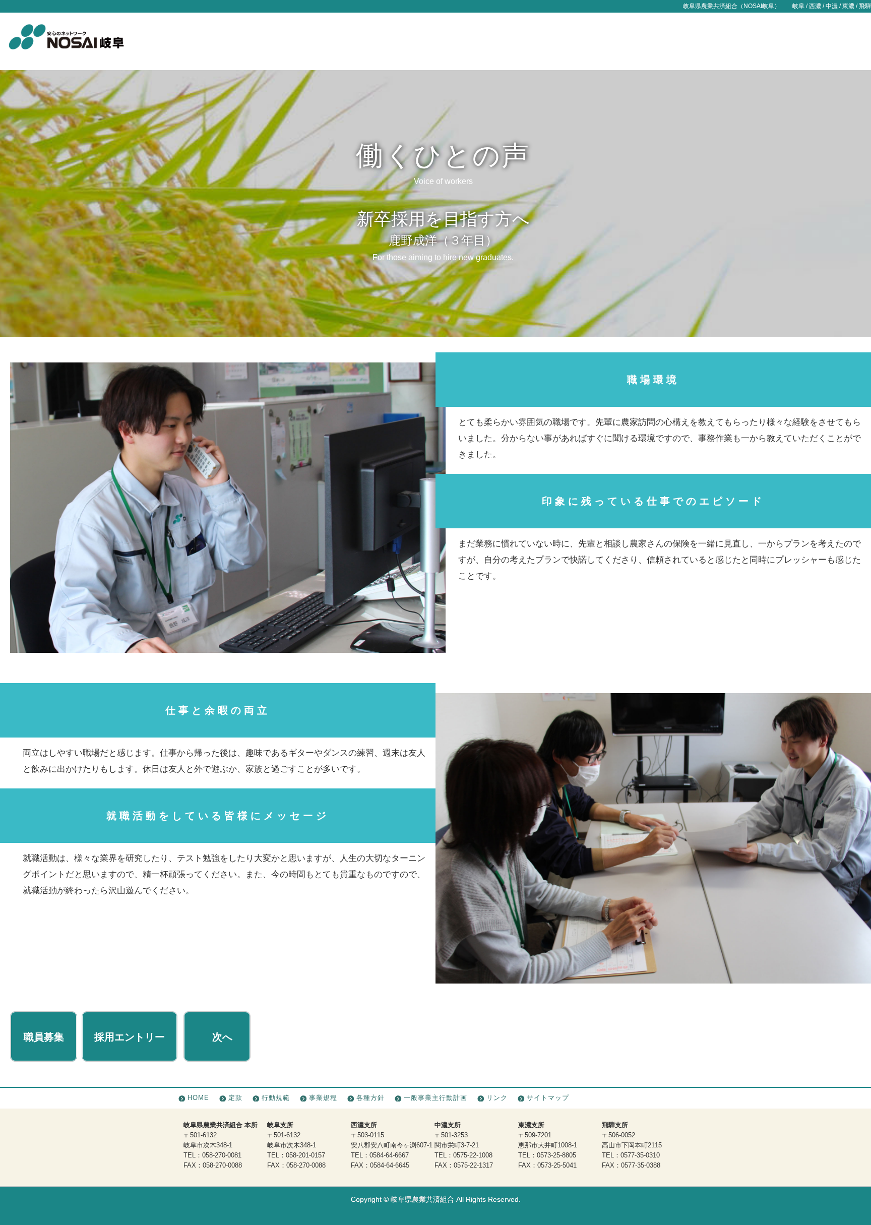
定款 (235, 1097)
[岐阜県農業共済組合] (66, 42)
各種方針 (370, 1097)
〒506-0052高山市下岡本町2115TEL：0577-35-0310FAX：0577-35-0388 (632, 1145)
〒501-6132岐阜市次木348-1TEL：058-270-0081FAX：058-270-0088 (220, 1145)
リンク (497, 1097)
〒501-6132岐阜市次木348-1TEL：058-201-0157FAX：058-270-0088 (296, 1145)
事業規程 (323, 1097)
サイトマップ (548, 1097)
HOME (198, 1097)
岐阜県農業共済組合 (422, 1199)
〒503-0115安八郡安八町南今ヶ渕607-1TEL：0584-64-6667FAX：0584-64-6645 (391, 1145)
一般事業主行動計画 (435, 1097)
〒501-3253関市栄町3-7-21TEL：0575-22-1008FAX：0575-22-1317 (463, 1145)
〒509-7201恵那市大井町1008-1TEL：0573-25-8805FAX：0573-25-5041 (547, 1145)
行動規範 (276, 1097)
